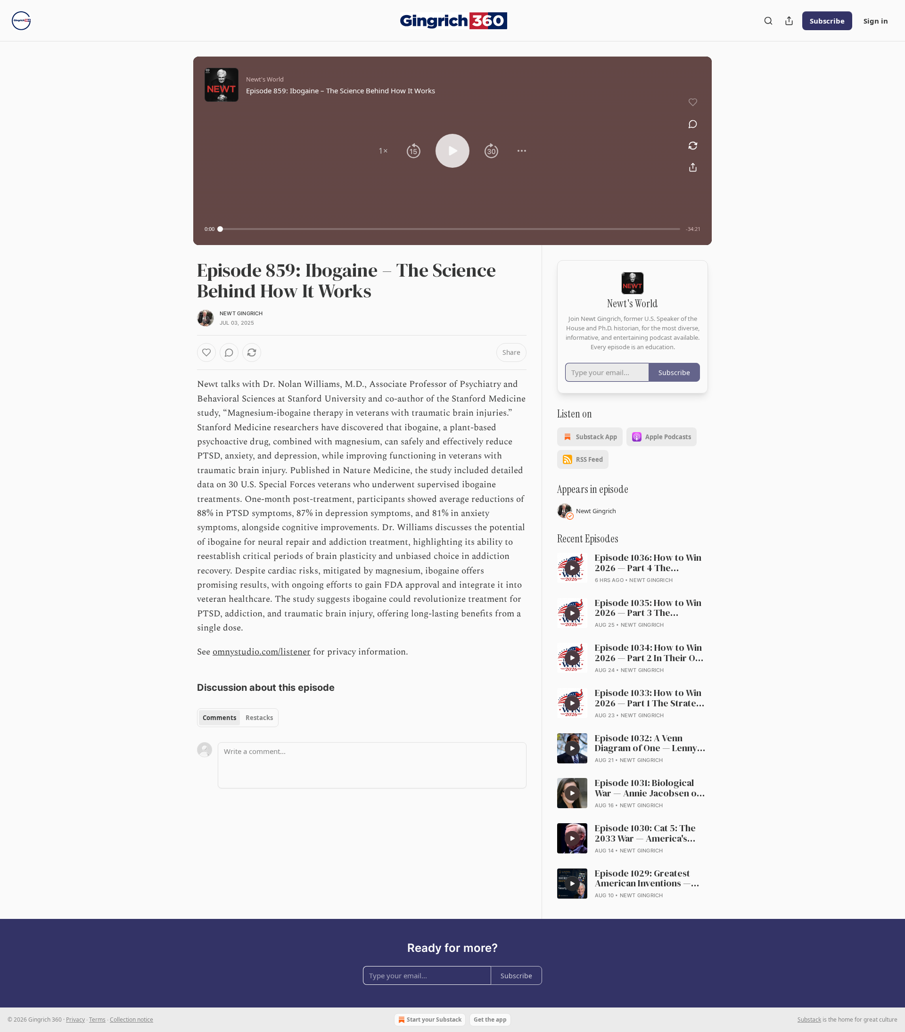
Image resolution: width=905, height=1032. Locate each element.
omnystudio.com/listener (262, 652)
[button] (383, 150)
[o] (572, 567)
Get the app (490, 1020)
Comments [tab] (219, 717)
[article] (632, 569)
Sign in (876, 20)
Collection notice (131, 1020)
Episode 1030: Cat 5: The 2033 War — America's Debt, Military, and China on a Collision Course (651, 833)
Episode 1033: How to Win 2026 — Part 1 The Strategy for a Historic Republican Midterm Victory (651, 698)
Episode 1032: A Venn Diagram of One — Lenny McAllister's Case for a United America (646, 743)
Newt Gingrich (241, 313)
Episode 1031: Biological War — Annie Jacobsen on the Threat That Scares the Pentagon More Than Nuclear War (651, 788)
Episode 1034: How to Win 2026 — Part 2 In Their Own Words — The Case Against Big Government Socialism (651, 653)
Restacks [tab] (259, 717)
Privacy (75, 1020)
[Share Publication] (789, 20)
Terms (97, 1020)
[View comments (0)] (692, 124)
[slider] (450, 229)
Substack (809, 1020)
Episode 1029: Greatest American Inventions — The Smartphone (643, 878)
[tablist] (238, 717)
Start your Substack (434, 1020)
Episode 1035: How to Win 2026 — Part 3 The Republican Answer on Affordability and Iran (648, 608)
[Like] (206, 352)
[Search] (768, 20)
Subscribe (827, 20)
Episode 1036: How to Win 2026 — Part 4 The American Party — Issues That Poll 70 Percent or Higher (648, 563)
